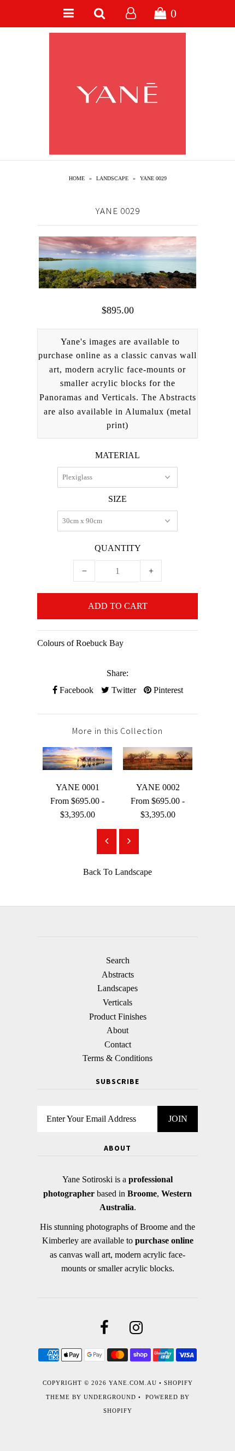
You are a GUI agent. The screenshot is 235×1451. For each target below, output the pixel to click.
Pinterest (167, 690)
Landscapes (117, 988)
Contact (117, 1044)
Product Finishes (117, 1016)
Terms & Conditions (117, 1058)
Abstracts (118, 974)
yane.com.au (133, 1382)
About (117, 1030)
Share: (117, 673)
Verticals (117, 1002)
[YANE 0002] (157, 767)
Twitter (122, 690)
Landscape (112, 178)
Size (117, 499)
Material (117, 455)
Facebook (75, 690)
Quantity (118, 548)
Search (118, 960)
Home (77, 178)
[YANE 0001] (77, 767)
